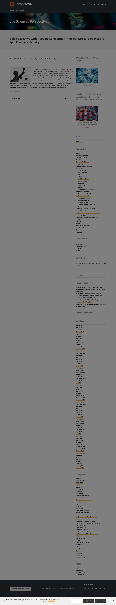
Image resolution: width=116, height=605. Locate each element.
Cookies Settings (76, 601)
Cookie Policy (51, 601)
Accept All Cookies (100, 601)
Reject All (88, 601)
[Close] (113, 601)
